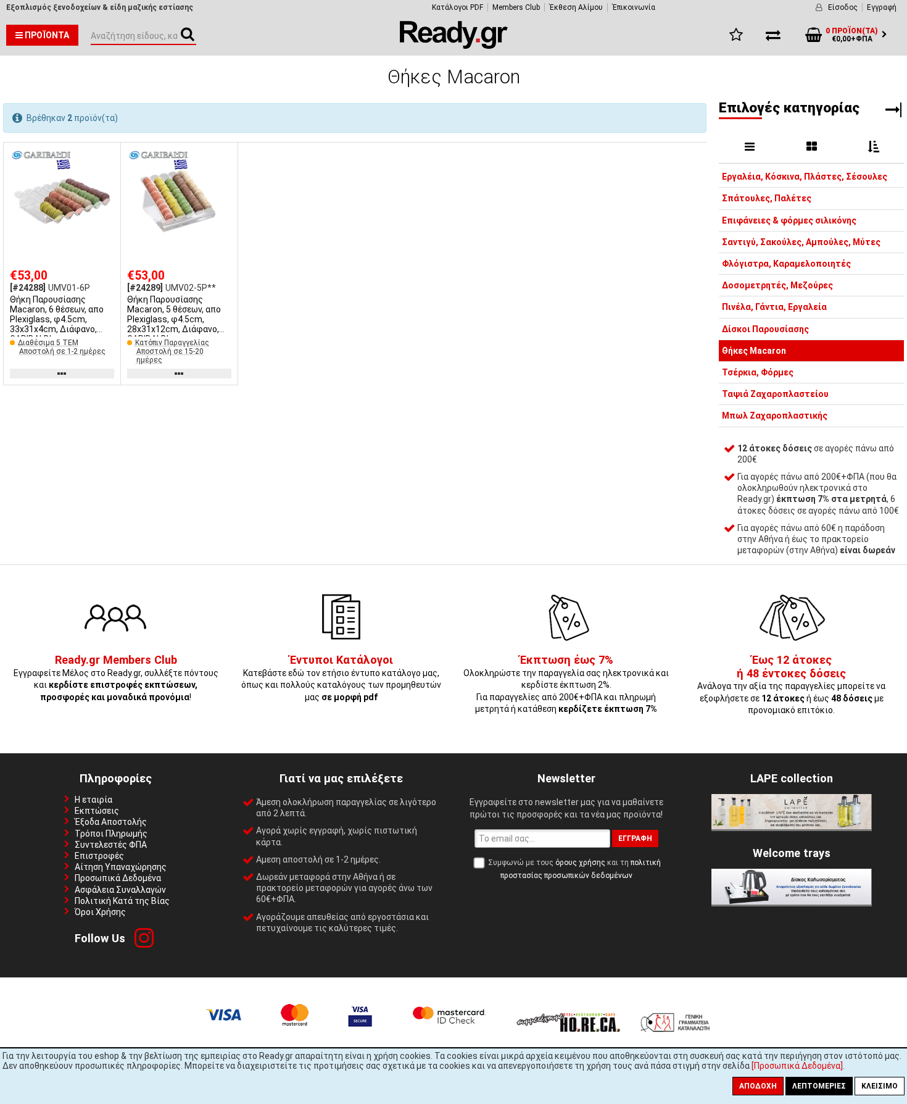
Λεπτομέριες (819, 1086)
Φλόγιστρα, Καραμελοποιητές (786, 264)
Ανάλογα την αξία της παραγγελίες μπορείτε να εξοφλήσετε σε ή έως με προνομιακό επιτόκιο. (791, 685)
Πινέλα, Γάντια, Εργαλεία (774, 307)
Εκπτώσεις (97, 811)
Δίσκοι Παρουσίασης (765, 329)
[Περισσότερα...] (62, 202)
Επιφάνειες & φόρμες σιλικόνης (789, 220)
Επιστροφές (99, 856)
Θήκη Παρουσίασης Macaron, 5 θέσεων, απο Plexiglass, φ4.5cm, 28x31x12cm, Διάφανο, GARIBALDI (174, 319)
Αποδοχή (758, 1086)
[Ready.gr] (454, 46)
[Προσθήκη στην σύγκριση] (107, 180)
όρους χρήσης (580, 862)
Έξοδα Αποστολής (111, 822)
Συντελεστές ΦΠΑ (111, 845)
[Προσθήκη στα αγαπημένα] (107, 157)
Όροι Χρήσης (100, 912)
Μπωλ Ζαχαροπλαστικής (774, 415)
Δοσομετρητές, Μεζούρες (777, 285)
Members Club (516, 7)
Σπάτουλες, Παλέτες (766, 198)
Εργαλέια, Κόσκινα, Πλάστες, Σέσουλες (804, 177)
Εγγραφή (882, 7)
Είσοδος (843, 7)
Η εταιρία (93, 800)
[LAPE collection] (791, 826)
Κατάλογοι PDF (457, 7)
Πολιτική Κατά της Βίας (122, 901)
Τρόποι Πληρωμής (111, 833)
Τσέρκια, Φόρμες (757, 372)
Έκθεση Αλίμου (576, 7)
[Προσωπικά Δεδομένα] (797, 1066)
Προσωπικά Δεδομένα (118, 878)
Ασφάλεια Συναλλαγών (120, 890)
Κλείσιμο (879, 1086)
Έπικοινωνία (633, 7)
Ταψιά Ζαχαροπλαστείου (775, 394)
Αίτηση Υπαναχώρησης (121, 867)
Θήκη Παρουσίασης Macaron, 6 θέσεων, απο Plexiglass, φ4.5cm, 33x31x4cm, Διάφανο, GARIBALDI (57, 319)
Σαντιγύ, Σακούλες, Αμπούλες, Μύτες (801, 242)
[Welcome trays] (791, 901)
